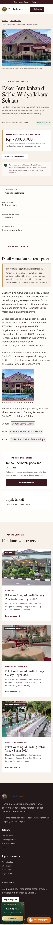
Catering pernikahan (10, 839)
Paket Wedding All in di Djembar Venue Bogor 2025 (25, 748)
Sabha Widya (25, 504)
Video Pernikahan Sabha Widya (28, 439)
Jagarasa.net (7, 873)
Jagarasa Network (31, 2)
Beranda (5, 21)
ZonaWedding (7, 862)
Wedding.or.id (7, 866)
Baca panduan (12, 616)
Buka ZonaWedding (26, 482)
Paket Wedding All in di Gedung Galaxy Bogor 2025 (24, 673)
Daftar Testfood (13, 918)
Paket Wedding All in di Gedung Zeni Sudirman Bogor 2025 (24, 597)
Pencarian (6, 847)
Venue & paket (15, 21)
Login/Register (37, 9)
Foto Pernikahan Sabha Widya (26, 431)
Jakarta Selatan (12, 504)
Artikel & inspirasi (9, 843)
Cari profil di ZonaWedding (15, 156)
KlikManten (6, 870)
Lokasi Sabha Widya (23, 423)
